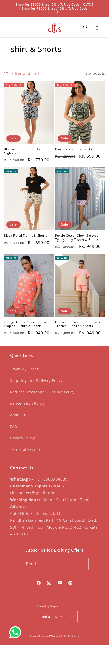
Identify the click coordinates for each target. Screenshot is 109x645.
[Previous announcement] (9, 8)
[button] (10, 27)
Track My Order (24, 369)
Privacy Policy (22, 438)
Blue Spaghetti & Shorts (73, 149)
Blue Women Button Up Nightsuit (22, 151)
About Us (18, 414)
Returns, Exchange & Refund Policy (42, 391)
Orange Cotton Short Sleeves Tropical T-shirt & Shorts (26, 324)
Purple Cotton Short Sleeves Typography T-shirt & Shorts (77, 238)
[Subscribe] (82, 564)
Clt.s (45, 635)
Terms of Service (25, 449)
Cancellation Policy (27, 403)
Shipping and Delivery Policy (36, 380)
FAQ (13, 426)
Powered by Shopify (64, 635)
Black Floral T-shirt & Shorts (25, 236)
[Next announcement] (99, 8)
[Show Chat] (16, 632)
